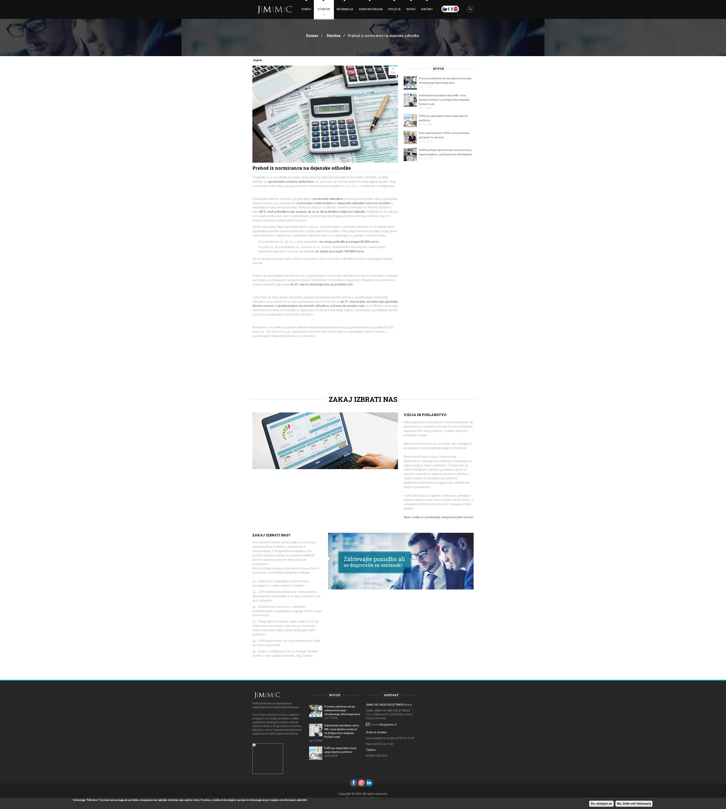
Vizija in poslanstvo (425, 414)
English (257, 60)
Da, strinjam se (601, 803)
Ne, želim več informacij (634, 803)
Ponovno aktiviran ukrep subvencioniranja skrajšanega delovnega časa (342, 710)
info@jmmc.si (387, 724)
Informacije (345, 9)
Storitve (324, 9)
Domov (306, 9)
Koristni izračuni (370, 9)
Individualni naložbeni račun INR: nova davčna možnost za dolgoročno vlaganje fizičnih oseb (444, 100)
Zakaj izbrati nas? (271, 535)
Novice (411, 9)
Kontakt (427, 9)
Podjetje (394, 9)
